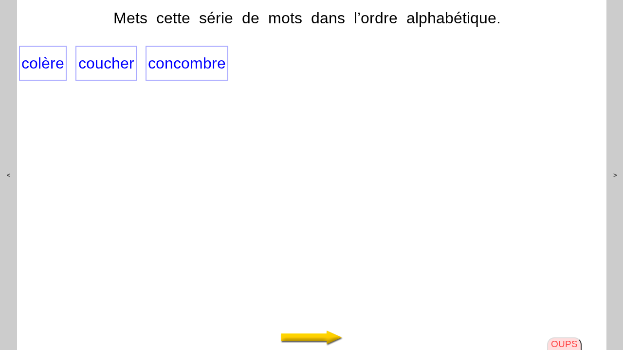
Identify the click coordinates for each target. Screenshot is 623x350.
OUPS (564, 344)
